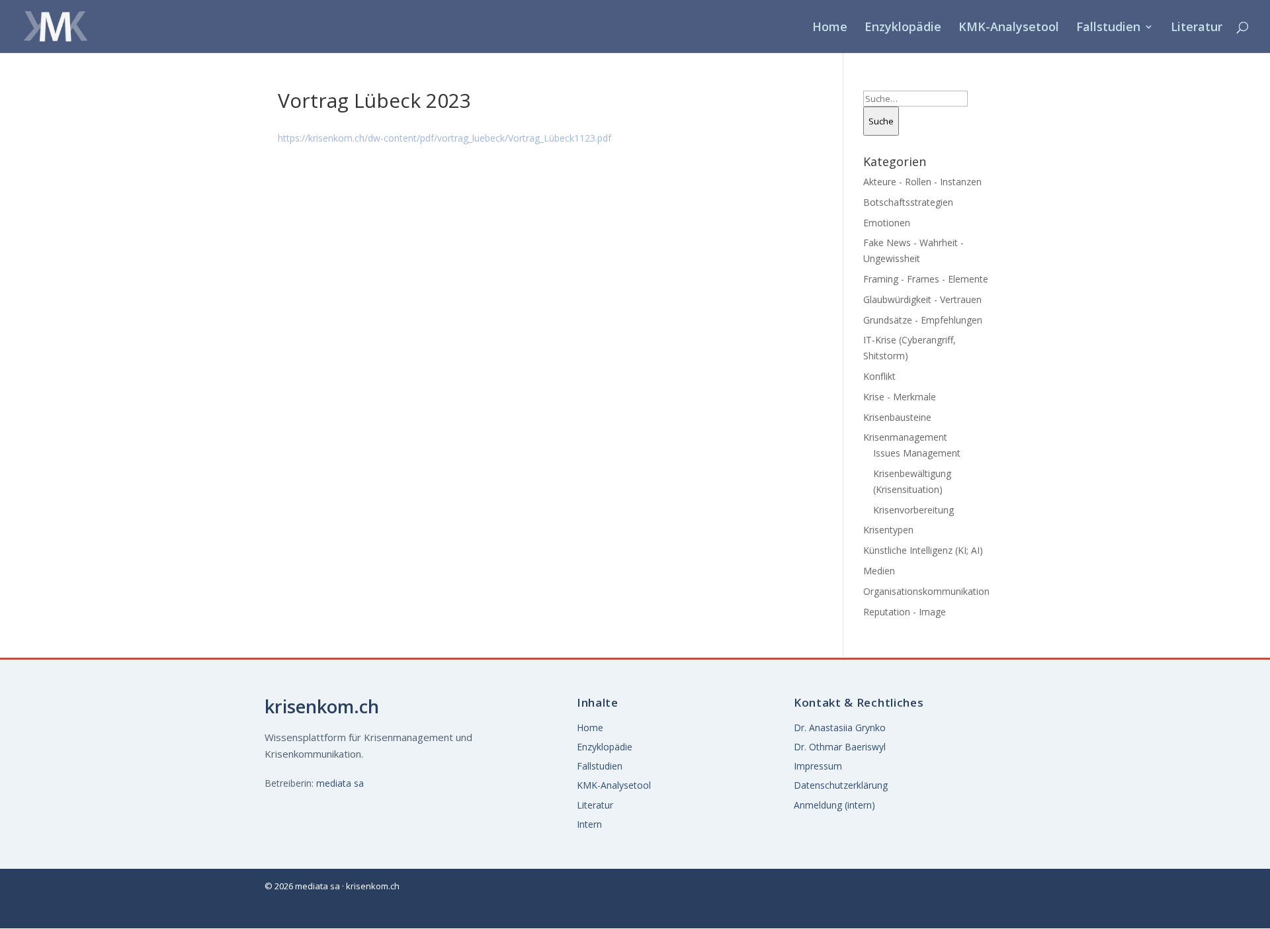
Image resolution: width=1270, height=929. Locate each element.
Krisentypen (888, 529)
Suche (881, 121)
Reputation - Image (904, 611)
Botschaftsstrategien (908, 202)
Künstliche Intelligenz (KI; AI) (923, 550)
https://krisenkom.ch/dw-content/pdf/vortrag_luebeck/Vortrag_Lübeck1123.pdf (444, 138)
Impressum (818, 766)
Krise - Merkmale (899, 396)
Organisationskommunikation (926, 591)
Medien (879, 570)
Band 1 (978, 148)
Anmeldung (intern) (834, 805)
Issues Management (916, 453)
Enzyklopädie (903, 28)
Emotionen (886, 222)
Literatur (1196, 28)
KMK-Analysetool (1008, 28)
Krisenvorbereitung (913, 510)
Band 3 (1119, 148)
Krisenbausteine (897, 417)
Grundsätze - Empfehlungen (922, 320)
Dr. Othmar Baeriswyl (840, 746)
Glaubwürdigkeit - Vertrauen (922, 299)
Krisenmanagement (905, 437)
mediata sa (340, 783)
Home (829, 28)
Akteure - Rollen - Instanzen (922, 181)
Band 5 (1049, 181)
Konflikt (879, 376)
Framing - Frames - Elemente (925, 279)
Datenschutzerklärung (841, 785)
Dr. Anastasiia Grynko (840, 727)
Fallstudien (1108, 28)
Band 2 (1049, 148)
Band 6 (1119, 181)
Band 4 (978, 181)
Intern (589, 824)
